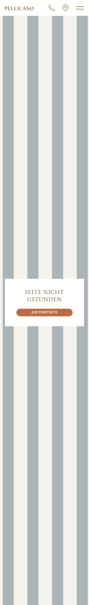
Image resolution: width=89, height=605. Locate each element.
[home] (19, 8)
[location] (65, 8)
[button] (79, 8)
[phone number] (51, 8)
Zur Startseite (44, 312)
